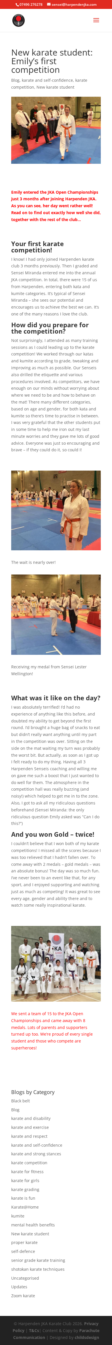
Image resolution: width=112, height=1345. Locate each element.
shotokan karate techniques (38, 1269)
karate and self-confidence (47, 80)
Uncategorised (25, 1278)
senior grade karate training (38, 1260)
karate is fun (23, 1198)
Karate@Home (25, 1207)
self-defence (23, 1251)
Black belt (20, 1101)
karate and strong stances (36, 1153)
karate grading (25, 1189)
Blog (15, 80)
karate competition (29, 1162)
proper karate (24, 1242)
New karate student (55, 87)
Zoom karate (23, 1295)
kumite (17, 1216)
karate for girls (25, 1180)
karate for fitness (27, 1171)
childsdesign (87, 1337)
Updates (19, 1286)
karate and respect (29, 1136)
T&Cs (34, 1330)
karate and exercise (30, 1127)
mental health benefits (33, 1225)
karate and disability (31, 1118)
